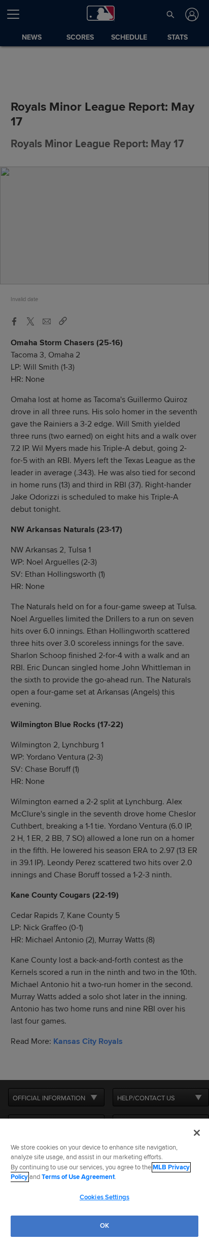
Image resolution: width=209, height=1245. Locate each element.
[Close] (197, 1133)
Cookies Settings (104, 1197)
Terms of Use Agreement (78, 1177)
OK (104, 1226)
